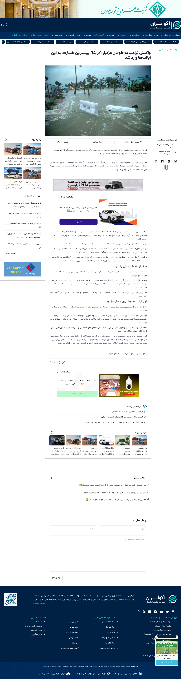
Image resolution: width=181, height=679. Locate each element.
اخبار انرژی (111, 632)
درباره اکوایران (36, 630)
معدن (88, 35)
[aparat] (144, 612)
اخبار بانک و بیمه (108, 637)
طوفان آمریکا (114, 353)
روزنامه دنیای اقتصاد (163, 626)
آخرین (39, 196)
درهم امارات (75, 42)
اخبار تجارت (74, 627)
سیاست (135, 35)
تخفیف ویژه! (77, 394)
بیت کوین (51, 42)
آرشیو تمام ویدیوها (107, 648)
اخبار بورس (74, 622)
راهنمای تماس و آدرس (33, 626)
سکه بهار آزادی (172, 42)
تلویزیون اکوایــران (18, 35)
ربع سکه (121, 42)
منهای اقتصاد (74, 35)
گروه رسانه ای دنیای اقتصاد (160, 622)
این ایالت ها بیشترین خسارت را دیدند (165, 152)
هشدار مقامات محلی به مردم (165, 146)
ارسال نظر (56, 577)
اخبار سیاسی (165, 49)
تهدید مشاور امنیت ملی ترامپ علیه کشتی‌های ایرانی (122, 417)
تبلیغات (39, 622)
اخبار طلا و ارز (110, 627)
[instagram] (173, 612)
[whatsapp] (156, 162)
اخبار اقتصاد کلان (108, 622)
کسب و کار (98, 35)
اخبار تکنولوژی (109, 643)
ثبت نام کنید (167, 662)
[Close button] (177, 636)
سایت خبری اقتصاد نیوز (162, 630)
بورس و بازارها (151, 35)
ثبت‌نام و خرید (78, 222)
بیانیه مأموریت (36, 634)
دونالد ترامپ (128, 353)
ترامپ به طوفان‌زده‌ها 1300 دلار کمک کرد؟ (127, 411)
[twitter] (175, 162)
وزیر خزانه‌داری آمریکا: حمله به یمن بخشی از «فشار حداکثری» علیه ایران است (113, 422)
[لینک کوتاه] (63, 362)
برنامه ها (58, 35)
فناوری (123, 35)
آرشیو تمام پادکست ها (69, 648)
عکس (45, 35)
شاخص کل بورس (24, 42)
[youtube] (161, 612)
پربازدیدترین (29, 196)
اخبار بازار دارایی (72, 632)
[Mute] (105, 395)
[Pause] (101, 395)
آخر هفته (74, 643)
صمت (111, 35)
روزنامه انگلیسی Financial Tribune (157, 634)
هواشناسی (141, 353)
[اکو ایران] (166, 25)
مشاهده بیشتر (11, 253)
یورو (98, 42)
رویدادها (37, 35)
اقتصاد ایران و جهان (172, 35)
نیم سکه (145, 42)
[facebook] (162, 162)
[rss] (139, 612)
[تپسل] (60, 196)
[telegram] (169, 162)
